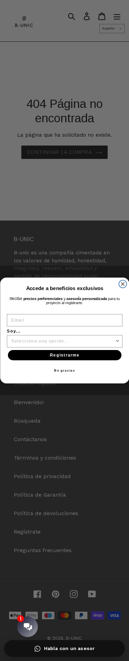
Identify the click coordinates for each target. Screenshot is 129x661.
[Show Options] (117, 341)
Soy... (14, 331)
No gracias (64, 371)
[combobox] (63, 341)
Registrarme (64, 355)
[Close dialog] (123, 284)
